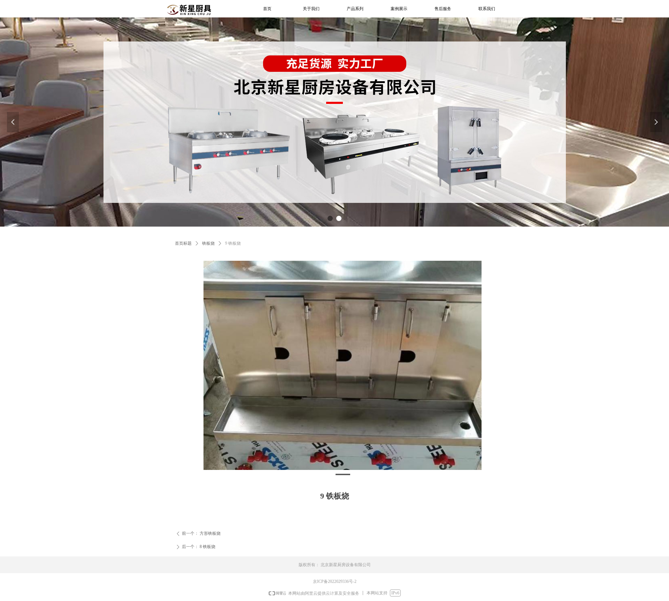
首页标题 (183, 243)
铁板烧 (208, 243)
